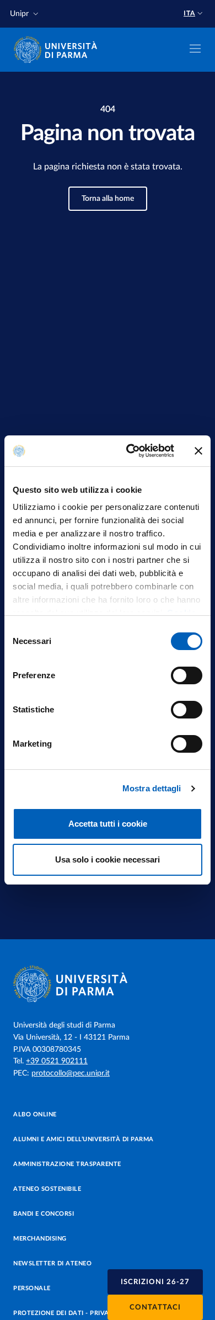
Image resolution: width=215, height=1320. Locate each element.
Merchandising (40, 1239)
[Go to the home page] (59, 49)
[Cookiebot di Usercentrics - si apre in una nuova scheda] (130, 451)
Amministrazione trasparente (67, 1164)
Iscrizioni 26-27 (155, 1282)
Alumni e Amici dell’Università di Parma (83, 1139)
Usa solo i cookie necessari (107, 859)
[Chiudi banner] (198, 451)
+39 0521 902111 (57, 1061)
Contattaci (155, 1307)
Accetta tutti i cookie (107, 823)
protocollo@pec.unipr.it (70, 1073)
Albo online (35, 1114)
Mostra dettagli (151, 788)
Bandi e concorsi (43, 1214)
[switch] (186, 675)
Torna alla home (108, 199)
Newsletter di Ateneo (52, 1263)
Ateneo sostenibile (47, 1189)
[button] (25, 14)
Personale (32, 1288)
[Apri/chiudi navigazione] (195, 48)
